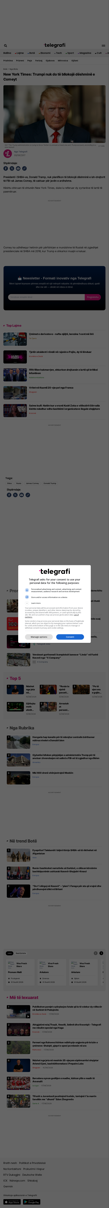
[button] (54, 603)
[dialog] (54, 604)
